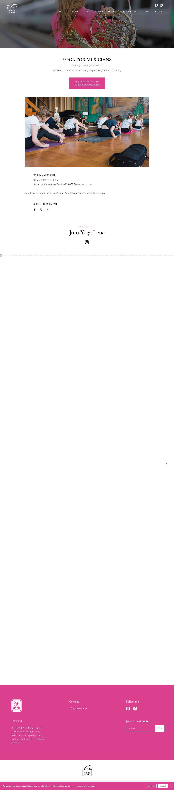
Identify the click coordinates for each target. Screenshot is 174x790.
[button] (86, 11)
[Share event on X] (41, 209)
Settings (151, 786)
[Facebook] (156, 5)
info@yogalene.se (78, 708)
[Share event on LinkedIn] (47, 209)
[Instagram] (161, 5)
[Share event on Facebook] (34, 209)
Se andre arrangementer (87, 84)
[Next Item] (167, 464)
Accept (163, 786)
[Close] (170, 786)
